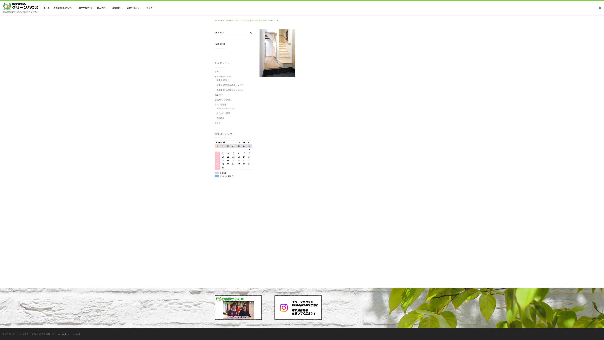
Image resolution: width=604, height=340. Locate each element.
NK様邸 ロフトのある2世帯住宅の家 (248, 20)
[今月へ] (244, 142)
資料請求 (220, 118)
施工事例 (226, 20)
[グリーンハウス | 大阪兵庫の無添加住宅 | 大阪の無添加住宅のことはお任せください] (20, 6)
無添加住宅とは (223, 80)
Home (217, 20)
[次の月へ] (249, 142)
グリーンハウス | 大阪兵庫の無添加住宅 (33, 334)
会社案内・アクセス (223, 99)
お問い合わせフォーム (226, 108)
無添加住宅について (223, 76)
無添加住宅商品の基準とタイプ (230, 85)
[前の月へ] (238, 142)
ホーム (217, 71)
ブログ (217, 123)
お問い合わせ (220, 104)
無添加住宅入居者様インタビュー (231, 89)
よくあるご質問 (223, 113)
